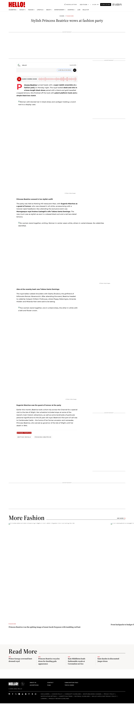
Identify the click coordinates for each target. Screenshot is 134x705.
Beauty (48, 9)
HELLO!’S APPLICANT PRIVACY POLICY (104, 696)
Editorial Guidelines (82, 696)
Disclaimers (45, 694)
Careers (44, 698)
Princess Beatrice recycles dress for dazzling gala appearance (49, 661)
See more (120, 518)
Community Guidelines (73, 694)
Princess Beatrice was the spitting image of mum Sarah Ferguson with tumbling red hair (45, 627)
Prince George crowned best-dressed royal (20, 659)
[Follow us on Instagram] (9, 694)
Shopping (71, 9)
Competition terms (65, 696)
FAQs (49, 685)
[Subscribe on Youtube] (22, 694)
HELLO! (24, 65)
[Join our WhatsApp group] (35, 694)
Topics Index (69, 685)
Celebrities (12, 9)
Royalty (22, 9)
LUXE (78, 9)
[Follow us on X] (16, 694)
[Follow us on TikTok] (19, 694)
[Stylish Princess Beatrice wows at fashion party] (117, 4)
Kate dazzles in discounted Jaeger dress (108, 659)
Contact (50, 682)
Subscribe (105, 4)
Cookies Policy (57, 694)
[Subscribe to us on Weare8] (32, 694)
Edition (83, 4)
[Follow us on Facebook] (12, 694)
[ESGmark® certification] (21, 684)
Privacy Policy (109, 694)
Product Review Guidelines (59, 698)
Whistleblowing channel (92, 694)
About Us (33, 682)
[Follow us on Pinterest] (29, 694)
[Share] (74, 70)
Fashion (30, 9)
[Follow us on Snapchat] (26, 694)
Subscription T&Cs (71, 682)
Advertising (34, 685)
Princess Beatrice (30, 85)
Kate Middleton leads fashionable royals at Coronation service (76, 661)
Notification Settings (49, 696)
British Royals (24, 437)
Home (62, 16)
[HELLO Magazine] (17, 4)
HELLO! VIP (85, 9)
